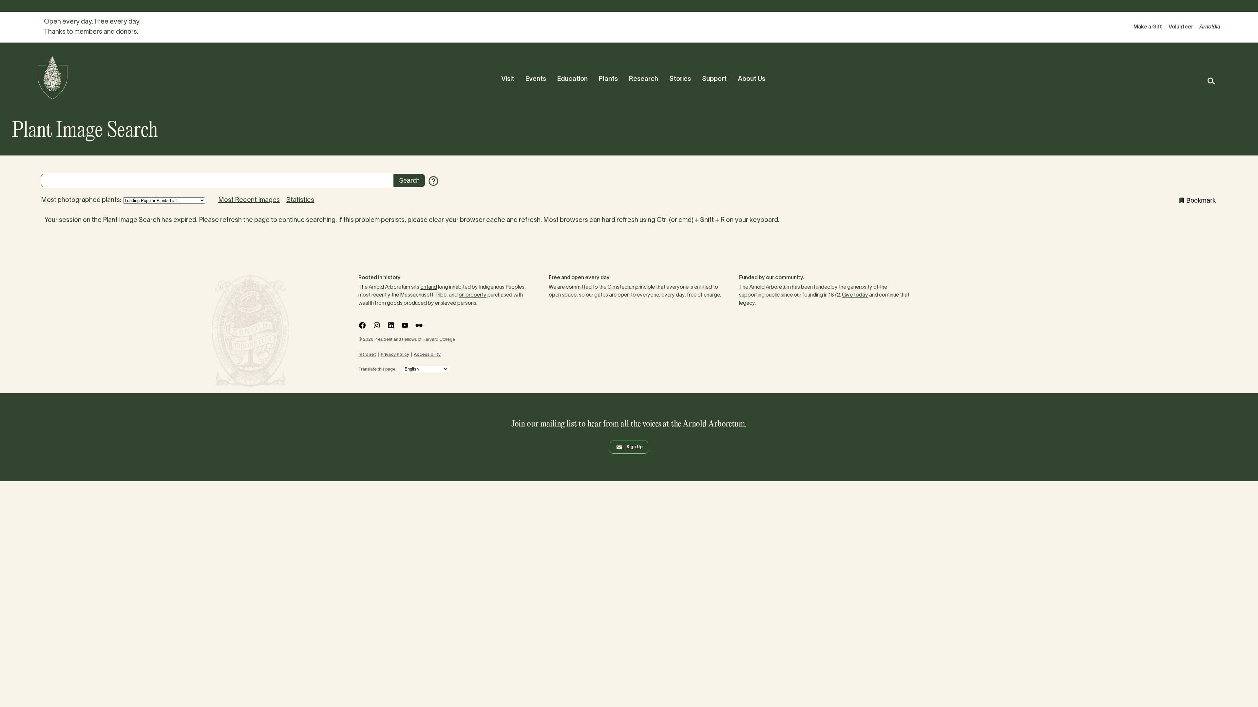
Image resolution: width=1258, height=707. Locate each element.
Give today (855, 295)
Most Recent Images (249, 200)
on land (428, 287)
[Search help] (433, 181)
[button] (1211, 81)
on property (472, 295)
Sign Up (634, 447)
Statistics (300, 200)
